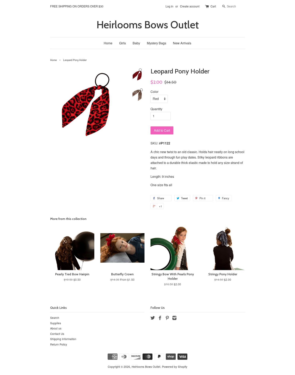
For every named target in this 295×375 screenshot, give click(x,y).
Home (108, 43)
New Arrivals (182, 43)
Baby (136, 43)
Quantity (156, 109)
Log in (169, 6)
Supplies (55, 323)
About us (55, 328)
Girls (122, 43)
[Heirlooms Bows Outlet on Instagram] (174, 318)
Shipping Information (63, 339)
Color (154, 91)
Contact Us (57, 334)
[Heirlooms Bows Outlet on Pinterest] (167, 318)
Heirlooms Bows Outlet (148, 25)
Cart (213, 6)
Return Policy (58, 344)
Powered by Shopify (174, 367)
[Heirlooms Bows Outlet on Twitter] (153, 318)
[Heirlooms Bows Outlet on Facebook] (160, 318)
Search (54, 318)
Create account (189, 6)
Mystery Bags (156, 43)
